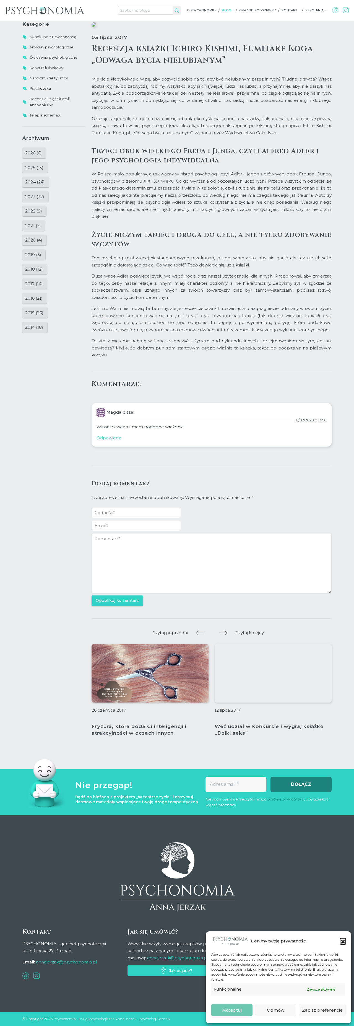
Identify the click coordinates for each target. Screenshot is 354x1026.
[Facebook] (335, 10)
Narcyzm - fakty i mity (49, 78)
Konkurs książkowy (47, 68)
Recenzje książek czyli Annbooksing (50, 102)
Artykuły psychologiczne (52, 47)
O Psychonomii (200, 10)
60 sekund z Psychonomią (53, 37)
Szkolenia (314, 10)
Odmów (275, 1010)
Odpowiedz (109, 438)
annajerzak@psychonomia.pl (66, 962)
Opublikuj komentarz (117, 600)
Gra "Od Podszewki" (257, 10)
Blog (226, 10)
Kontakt (289, 10)
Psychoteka (40, 88)
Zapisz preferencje (322, 1010)
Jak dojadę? (180, 970)
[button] (343, 941)
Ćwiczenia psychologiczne (53, 57)
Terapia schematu (45, 115)
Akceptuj (232, 1010)
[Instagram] (346, 10)
